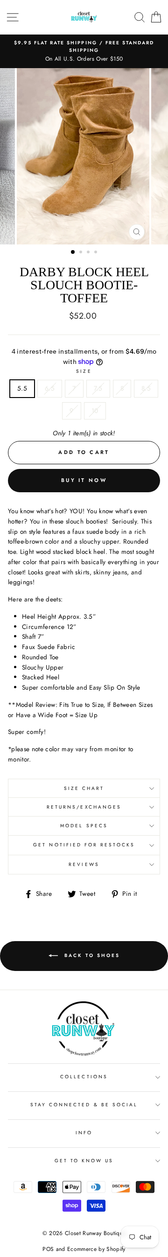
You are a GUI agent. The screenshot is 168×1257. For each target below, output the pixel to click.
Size (83, 371)
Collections (84, 1076)
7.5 (98, 388)
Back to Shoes (91, 955)
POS (48, 1249)
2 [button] (81, 253)
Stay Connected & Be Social (84, 1104)
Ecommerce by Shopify (96, 1249)
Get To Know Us (84, 1160)
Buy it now (84, 480)
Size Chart (84, 788)
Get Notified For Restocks (84, 844)
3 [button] (89, 253)
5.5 (22, 388)
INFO (84, 1132)
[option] (84, 51)
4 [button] (96, 253)
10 (94, 410)
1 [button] (73, 252)
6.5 (50, 388)
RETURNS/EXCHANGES (84, 806)
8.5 (146, 388)
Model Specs (84, 825)
